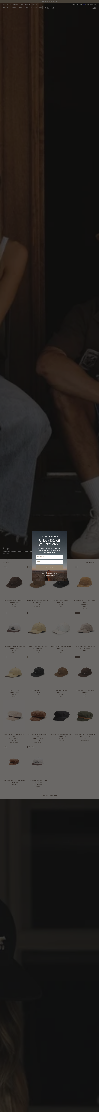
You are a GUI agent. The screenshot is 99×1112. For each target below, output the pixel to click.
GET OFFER (49, 567)
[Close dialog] (65, 533)
